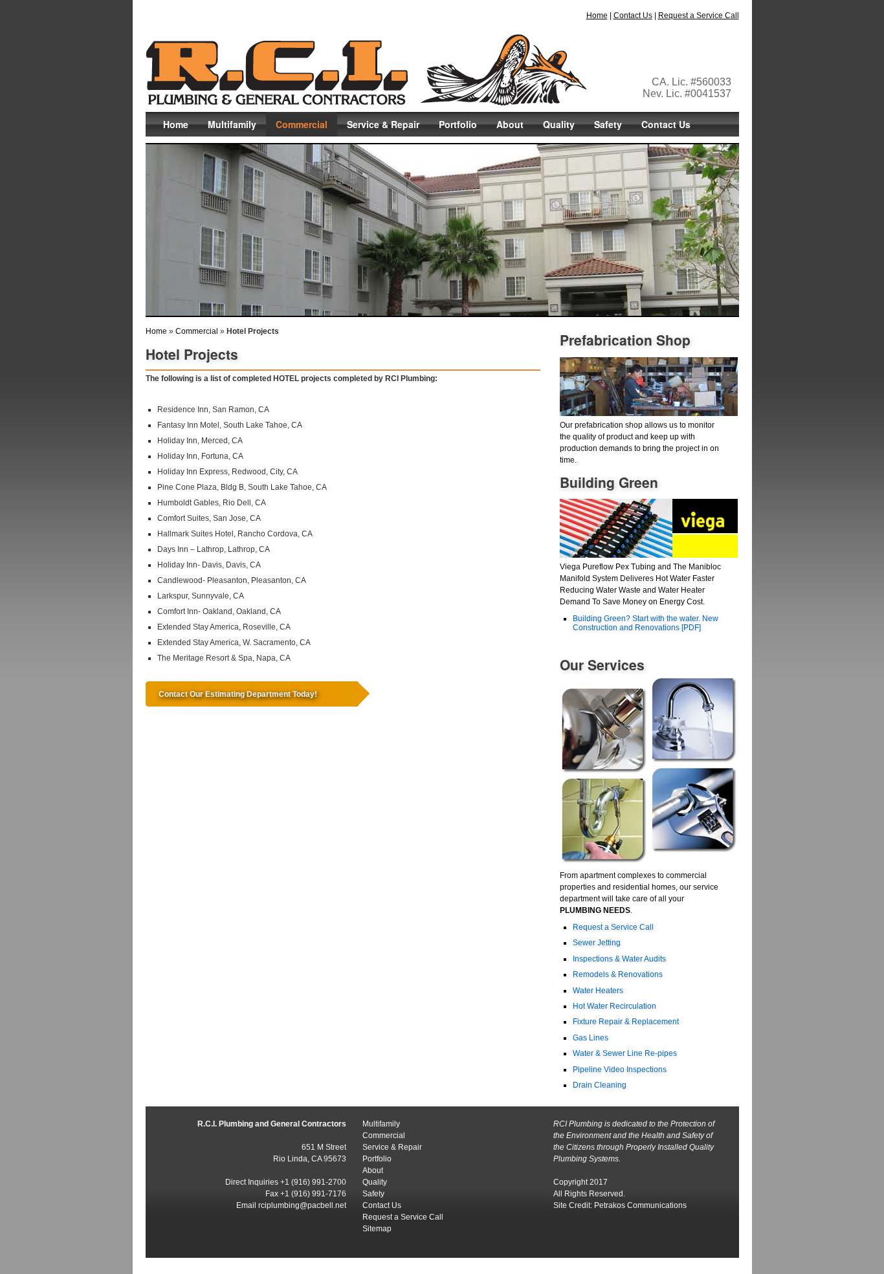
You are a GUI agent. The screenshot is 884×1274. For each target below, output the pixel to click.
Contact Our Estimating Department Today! (238, 694)
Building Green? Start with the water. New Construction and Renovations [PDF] (645, 623)
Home (597, 15)
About (510, 124)
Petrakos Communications (640, 1205)
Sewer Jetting (597, 942)
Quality (559, 124)
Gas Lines (590, 1037)
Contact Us (632, 15)
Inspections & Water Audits (619, 958)
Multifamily (232, 124)
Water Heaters (598, 990)
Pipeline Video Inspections (620, 1069)
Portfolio (458, 124)
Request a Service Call (698, 15)
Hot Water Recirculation (614, 1006)
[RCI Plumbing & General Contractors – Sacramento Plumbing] (366, 100)
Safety (608, 124)
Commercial (301, 124)
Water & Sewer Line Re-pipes (625, 1053)
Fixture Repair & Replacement (626, 1021)
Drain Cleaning (599, 1085)
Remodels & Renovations (618, 974)
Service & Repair (383, 124)
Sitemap (377, 1228)
